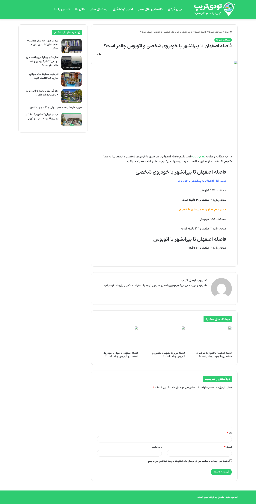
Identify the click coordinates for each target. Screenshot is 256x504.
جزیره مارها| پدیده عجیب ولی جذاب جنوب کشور (56, 108)
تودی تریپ (198, 157)
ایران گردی (175, 9)
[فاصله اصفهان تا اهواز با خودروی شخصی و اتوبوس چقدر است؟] (211, 337)
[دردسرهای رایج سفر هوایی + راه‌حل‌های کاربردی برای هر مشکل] (71, 46)
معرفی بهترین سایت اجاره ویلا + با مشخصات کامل (42, 93)
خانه (227, 32)
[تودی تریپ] (213, 9)
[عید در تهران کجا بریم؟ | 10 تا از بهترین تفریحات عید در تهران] (71, 120)
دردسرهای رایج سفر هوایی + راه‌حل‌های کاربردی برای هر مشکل (42, 45)
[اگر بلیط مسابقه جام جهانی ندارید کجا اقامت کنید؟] (71, 79)
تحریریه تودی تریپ (194, 280)
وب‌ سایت (157, 447)
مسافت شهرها (215, 32)
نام (229, 433)
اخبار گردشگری (123, 9)
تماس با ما (62, 9)
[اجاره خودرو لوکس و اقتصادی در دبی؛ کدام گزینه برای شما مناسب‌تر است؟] (71, 63)
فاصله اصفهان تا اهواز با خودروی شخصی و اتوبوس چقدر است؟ (214, 355)
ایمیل (228, 447)
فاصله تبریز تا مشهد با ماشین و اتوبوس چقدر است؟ (168, 355)
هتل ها (80, 9)
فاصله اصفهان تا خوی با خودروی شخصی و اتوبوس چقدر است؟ (120, 355)
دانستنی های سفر (150, 9)
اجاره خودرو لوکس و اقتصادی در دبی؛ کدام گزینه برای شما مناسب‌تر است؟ (42, 61)
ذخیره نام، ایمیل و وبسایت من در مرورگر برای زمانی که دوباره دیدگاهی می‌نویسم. (188, 461)
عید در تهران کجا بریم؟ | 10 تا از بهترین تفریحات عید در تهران (41, 116)
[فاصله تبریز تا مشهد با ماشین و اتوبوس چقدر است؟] (164, 337)
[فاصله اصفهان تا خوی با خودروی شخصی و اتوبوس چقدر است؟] (117, 337)
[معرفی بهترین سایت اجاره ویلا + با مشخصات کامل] (71, 96)
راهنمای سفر (99, 9)
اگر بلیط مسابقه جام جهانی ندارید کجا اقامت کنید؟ (43, 76)
